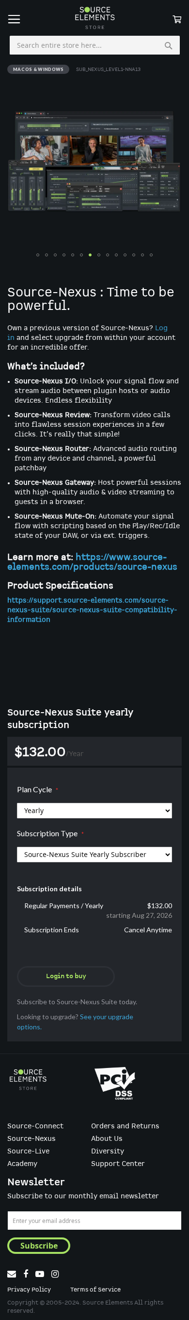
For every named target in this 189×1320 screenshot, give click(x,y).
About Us (107, 1139)
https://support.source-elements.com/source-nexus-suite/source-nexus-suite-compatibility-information (92, 610)
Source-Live (28, 1151)
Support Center (118, 1164)
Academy (22, 1164)
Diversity (107, 1151)
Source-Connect (35, 1126)
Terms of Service (95, 1290)
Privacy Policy (29, 1290)
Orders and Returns (125, 1126)
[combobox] (95, 45)
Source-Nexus (31, 1139)
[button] (37, 255)
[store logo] (94, 18)
